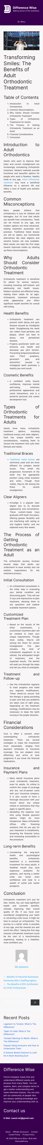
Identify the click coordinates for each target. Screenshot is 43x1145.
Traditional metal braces (22, 459)
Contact (34, 1132)
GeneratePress (21, 1141)
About (8, 1132)
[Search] (35, 1002)
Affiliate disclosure (21, 1132)
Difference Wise (25, 8)
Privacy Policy (28, 1134)
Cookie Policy (14, 1134)
